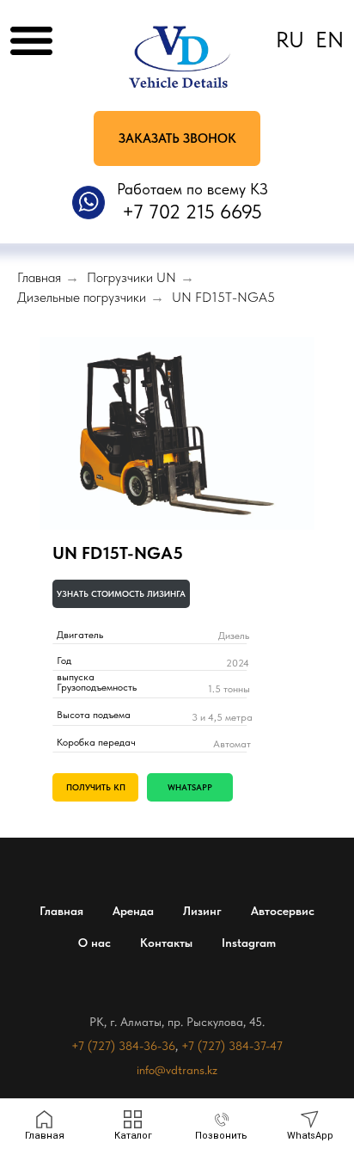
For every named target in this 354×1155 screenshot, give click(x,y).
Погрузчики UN (131, 277)
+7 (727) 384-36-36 (123, 1046)
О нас (94, 942)
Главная (39, 277)
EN (329, 39)
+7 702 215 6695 (192, 212)
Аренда (133, 911)
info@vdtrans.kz (177, 1070)
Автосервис (282, 911)
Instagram (249, 942)
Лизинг (202, 911)
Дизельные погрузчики (81, 297)
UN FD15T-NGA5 (223, 297)
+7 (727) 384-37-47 (232, 1046)
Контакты (166, 942)
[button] (176, 138)
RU (290, 39)
